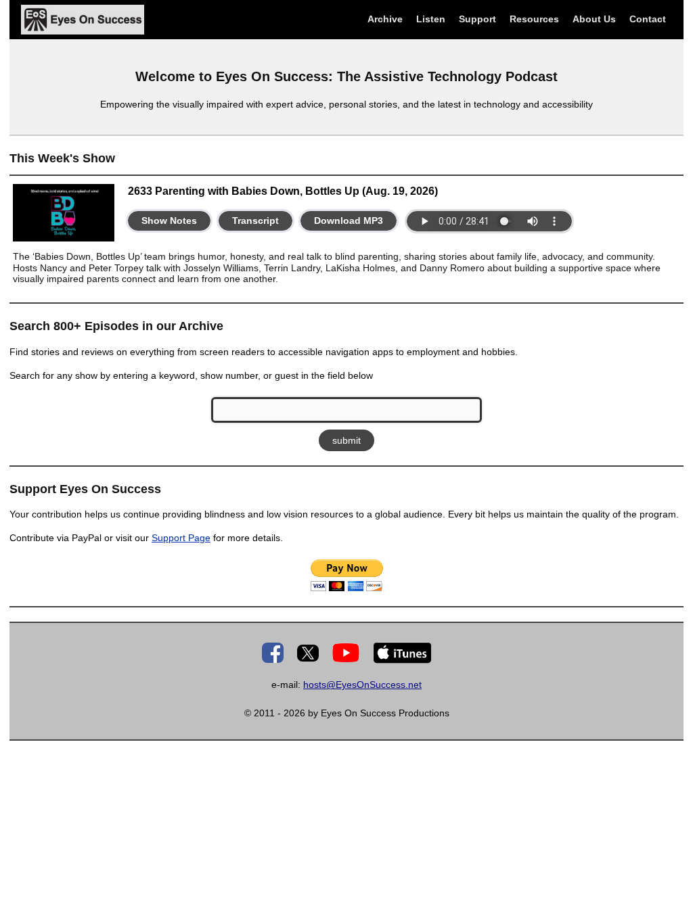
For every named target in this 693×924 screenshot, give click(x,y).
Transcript (255, 220)
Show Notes (169, 220)
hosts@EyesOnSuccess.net (362, 684)
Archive (385, 19)
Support (477, 19)
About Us (594, 19)
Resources (534, 19)
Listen (430, 19)
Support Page (181, 537)
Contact (647, 19)
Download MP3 (348, 220)
